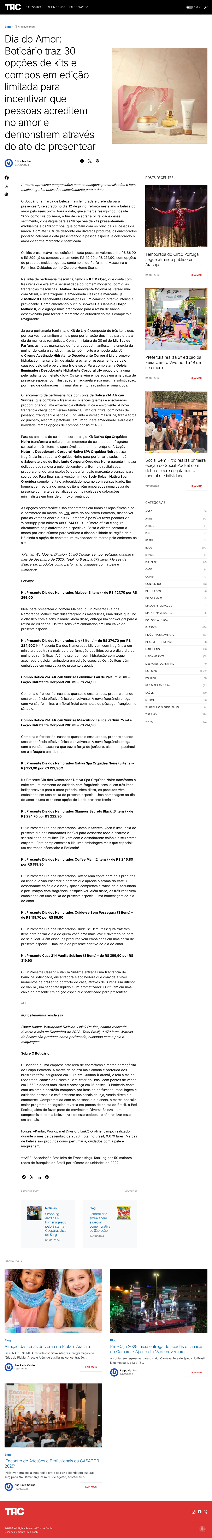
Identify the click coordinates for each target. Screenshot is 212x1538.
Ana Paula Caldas (24, 1365)
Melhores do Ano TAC (159, 663)
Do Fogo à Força (156, 620)
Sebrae (150, 699)
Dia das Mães (154, 598)
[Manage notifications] (202, 1529)
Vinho (149, 721)
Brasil (149, 554)
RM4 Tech (32, 1531)
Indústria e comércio (159, 634)
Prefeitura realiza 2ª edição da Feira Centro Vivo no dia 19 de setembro (173, 362)
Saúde (149, 692)
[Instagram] (193, 1512)
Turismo (151, 714)
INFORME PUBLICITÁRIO (159, 641)
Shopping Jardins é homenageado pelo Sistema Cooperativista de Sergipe (55, 1224)
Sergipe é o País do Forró (162, 707)
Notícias (51, 1208)
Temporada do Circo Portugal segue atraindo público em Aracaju (172, 259)
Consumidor (154, 583)
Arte (148, 518)
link (66, 513)
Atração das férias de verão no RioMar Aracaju (47, 1346)
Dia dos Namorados (158, 605)
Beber (149, 540)
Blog (8, 26)
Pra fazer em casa (157, 685)
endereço (125, 538)
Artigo (149, 525)
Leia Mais (196, 275)
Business (151, 562)
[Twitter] (205, 1512)
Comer (149, 576)
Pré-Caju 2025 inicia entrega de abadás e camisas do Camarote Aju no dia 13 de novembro (156, 1349)
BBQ (148, 533)
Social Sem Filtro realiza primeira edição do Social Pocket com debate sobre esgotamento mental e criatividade (175, 468)
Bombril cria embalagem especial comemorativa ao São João (99, 1222)
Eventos (151, 627)
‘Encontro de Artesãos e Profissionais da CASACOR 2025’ (52, 1463)
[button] (193, 7)
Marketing (152, 649)
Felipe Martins (22, 161)
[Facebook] (199, 1512)
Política (151, 678)
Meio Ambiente (154, 656)
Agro (148, 511)
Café (148, 569)
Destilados (153, 591)
